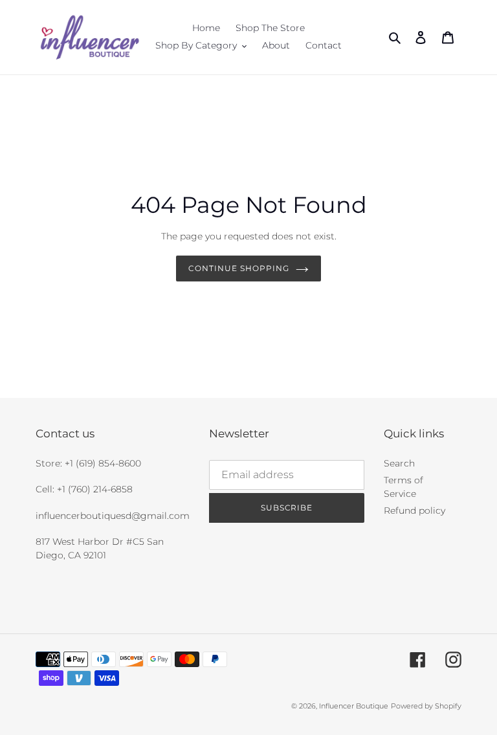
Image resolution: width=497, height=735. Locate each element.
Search (399, 463)
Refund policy (414, 510)
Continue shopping (238, 268)
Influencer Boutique (353, 705)
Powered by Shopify (426, 705)
